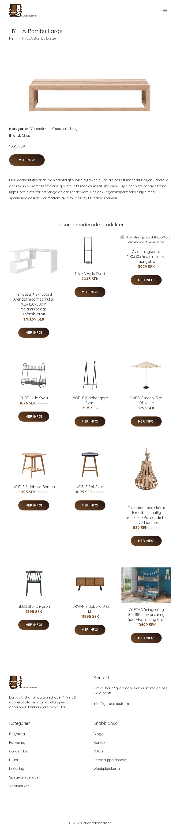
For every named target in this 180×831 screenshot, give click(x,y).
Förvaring (17, 742)
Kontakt (100, 742)
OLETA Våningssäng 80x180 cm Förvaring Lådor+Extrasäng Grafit (146, 614)
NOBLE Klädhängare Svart (90, 400)
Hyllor (14, 760)
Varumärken (40, 128)
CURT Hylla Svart (33, 398)
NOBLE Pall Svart (90, 486)
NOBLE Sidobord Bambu (34, 486)
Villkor (99, 751)
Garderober (19, 751)
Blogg (99, 734)
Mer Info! (27, 160)
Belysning (17, 734)
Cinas (56, 128)
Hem (13, 38)
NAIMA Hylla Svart (90, 273)
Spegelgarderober (24, 777)
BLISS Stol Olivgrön (34, 606)
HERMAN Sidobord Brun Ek (90, 609)
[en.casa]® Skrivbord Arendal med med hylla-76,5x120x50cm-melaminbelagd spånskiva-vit (33, 304)
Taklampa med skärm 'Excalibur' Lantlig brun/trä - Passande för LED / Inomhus (146, 515)
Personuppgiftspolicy (111, 760)
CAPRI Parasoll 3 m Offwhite (146, 400)
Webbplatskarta (107, 768)
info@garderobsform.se (114, 703)
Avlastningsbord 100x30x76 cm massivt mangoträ (146, 256)
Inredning (70, 128)
